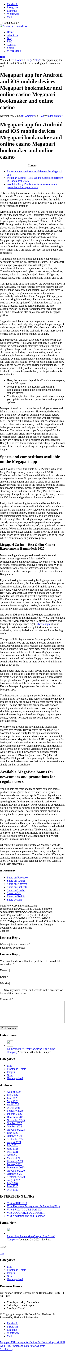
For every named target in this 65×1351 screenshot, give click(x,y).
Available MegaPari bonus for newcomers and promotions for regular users (32, 186)
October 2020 (14, 1173)
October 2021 (14, 1135)
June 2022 (12, 1132)
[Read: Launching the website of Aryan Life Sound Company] (10, 1045)
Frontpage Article (16, 1068)
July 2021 (12, 1145)
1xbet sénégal (43, 624)
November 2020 (16, 1170)
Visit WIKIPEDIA (17, 1203)
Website (4, 983)
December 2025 (15, 1117)
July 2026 (12, 1094)
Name (4, 970)
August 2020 (14, 1180)
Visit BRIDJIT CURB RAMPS (24, 1209)
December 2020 (15, 1167)
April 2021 (13, 1154)
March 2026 (13, 1107)
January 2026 (14, 1113)
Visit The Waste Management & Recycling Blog (33, 1206)
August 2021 (14, 1142)
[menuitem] (36, 32)
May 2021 (12, 1151)
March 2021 (13, 1158)
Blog (2, 56)
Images (11, 1071)
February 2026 (15, 1110)
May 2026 (12, 1101)
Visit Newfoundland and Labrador (26, 1215)
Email (4, 976)
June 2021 (12, 1148)
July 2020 (12, 1183)
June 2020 (12, 1186)
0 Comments (28, 115)
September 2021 (16, 1139)
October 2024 (14, 1126)
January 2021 (14, 1164)
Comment (6, 999)
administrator (55, 115)
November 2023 (16, 1129)
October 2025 (14, 1123)
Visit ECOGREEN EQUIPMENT (26, 1212)
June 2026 (12, 1098)
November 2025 (16, 1120)
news (2, 1253)
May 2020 (12, 1189)
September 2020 (16, 1176)
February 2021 (15, 1161)
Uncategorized (15, 1078)
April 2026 (13, 1104)
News (10, 1075)
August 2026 (14, 1091)
